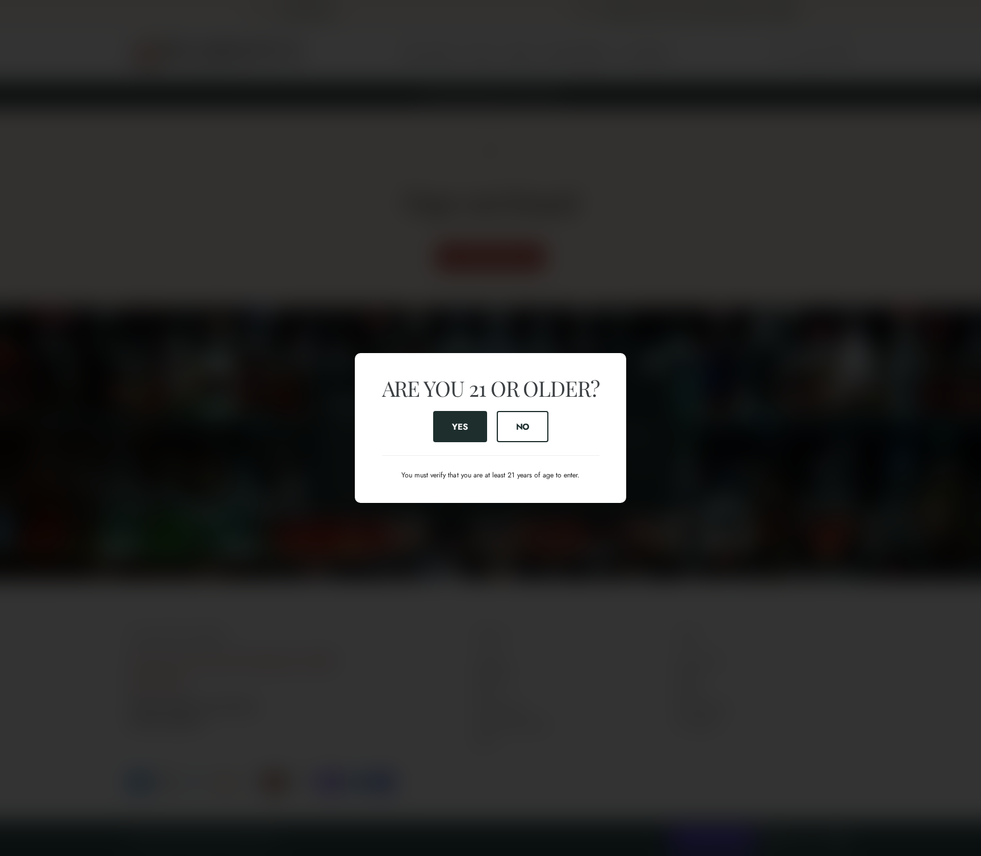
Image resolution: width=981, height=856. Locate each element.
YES (460, 426)
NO (522, 426)
